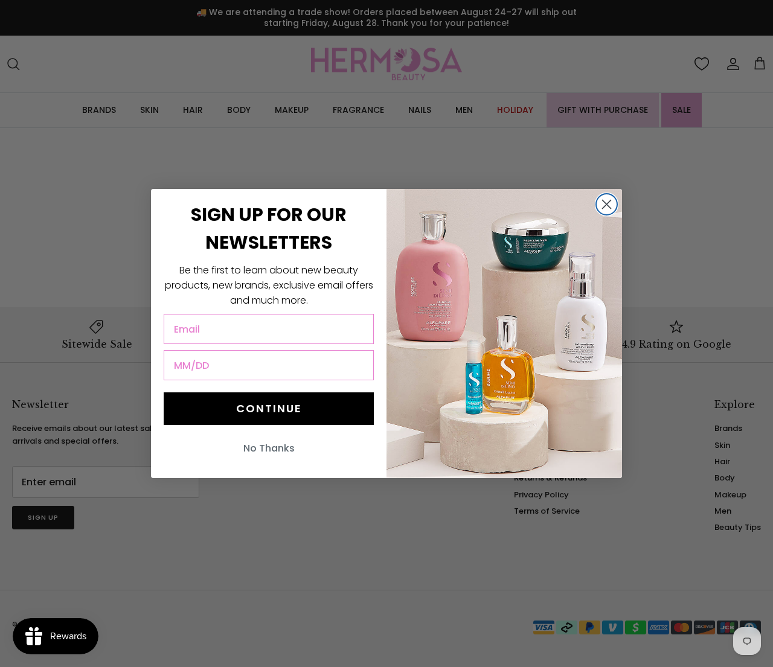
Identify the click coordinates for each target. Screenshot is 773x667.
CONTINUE (269, 408)
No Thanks (269, 448)
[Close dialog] (606, 204)
